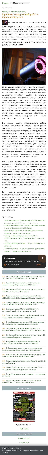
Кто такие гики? (24, 438)
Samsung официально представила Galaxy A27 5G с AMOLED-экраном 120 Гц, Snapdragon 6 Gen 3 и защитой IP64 (24, 238)
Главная (5, 3)
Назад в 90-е (24, 443)
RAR (26, 429)
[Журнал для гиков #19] (24, 406)
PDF (21, 429)
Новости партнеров (18, 12)
